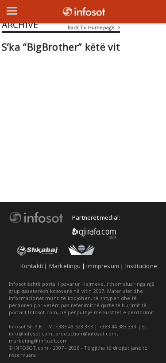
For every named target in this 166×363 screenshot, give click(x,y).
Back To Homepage (94, 27)
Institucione (141, 266)
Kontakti (31, 266)
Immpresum (102, 266)
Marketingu (65, 266)
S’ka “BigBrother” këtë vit (61, 46)
